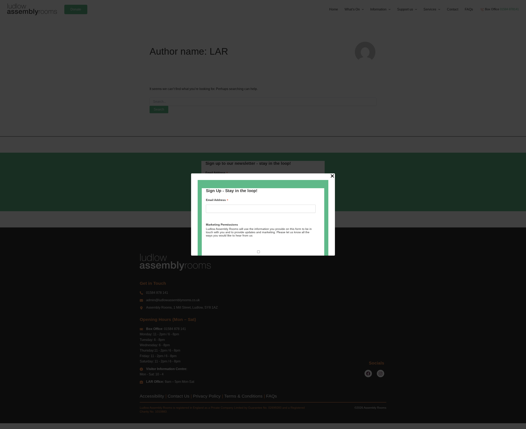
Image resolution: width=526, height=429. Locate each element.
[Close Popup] (332, 176)
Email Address (217, 200)
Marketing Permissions (222, 224)
